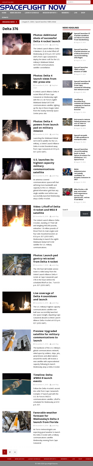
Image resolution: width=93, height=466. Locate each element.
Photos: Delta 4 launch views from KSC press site (44, 79)
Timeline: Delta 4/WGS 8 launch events (43, 378)
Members (65, 13)
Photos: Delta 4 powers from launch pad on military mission (45, 126)
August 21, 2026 (81, 74)
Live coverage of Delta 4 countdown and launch (45, 296)
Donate (5, 17)
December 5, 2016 (41, 344)
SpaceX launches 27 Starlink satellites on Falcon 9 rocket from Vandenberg (82, 36)
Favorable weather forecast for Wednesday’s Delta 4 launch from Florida (46, 417)
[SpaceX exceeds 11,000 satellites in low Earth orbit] (67, 138)
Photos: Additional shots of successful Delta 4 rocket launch (46, 38)
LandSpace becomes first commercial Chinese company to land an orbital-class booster (82, 104)
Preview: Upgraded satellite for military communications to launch (46, 335)
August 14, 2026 (81, 182)
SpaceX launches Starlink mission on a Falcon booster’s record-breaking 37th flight (82, 53)
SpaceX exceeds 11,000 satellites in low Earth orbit (81, 137)
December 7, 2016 (41, 265)
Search (65, 209)
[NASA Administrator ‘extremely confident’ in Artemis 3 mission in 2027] (67, 172)
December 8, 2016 (41, 45)
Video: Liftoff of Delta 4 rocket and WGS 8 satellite (46, 210)
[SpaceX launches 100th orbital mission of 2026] (67, 70)
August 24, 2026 (81, 60)
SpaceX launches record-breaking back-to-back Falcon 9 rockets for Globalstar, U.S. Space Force (82, 154)
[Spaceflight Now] (33, 9)
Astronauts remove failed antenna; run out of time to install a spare (82, 122)
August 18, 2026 (81, 128)
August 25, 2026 (81, 42)
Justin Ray (55, 45)
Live (75, 13)
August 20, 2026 (81, 92)
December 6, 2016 (41, 303)
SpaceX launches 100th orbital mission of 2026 (81, 69)
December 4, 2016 (41, 425)
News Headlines (71, 27)
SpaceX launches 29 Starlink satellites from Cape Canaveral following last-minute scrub (82, 85)
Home (4, 13)
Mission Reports (49, 13)
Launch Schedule (32, 13)
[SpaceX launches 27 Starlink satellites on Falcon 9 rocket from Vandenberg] (67, 36)
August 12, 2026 (81, 202)
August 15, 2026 (81, 162)
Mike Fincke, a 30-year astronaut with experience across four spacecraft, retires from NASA (81, 194)
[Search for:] (78, 2)
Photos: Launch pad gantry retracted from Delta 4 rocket (45, 258)
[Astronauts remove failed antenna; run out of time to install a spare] (67, 122)
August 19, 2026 (81, 112)
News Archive (15, 13)
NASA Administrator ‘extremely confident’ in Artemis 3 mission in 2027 (82, 174)
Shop (83, 13)
